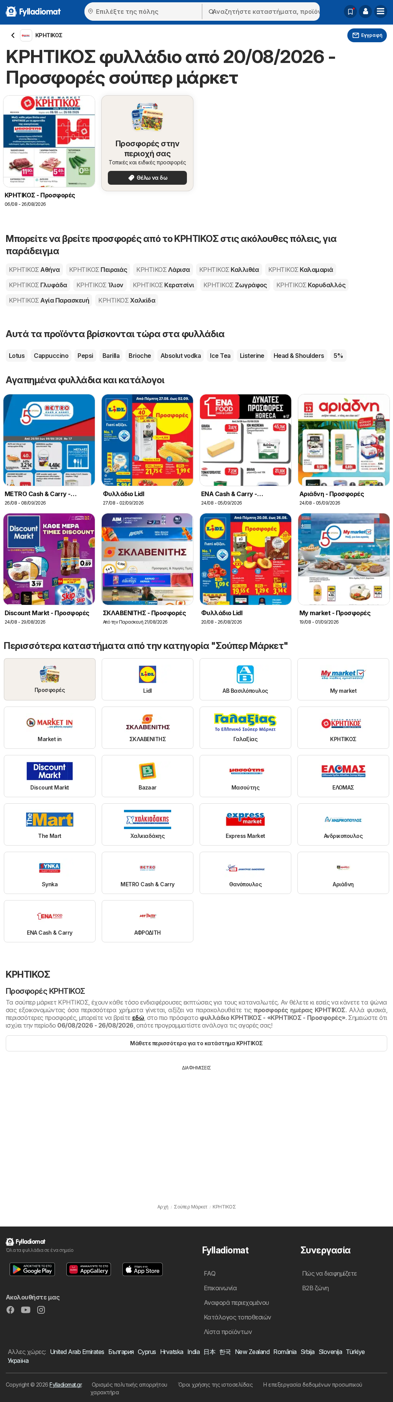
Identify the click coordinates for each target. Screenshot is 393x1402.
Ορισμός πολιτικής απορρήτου (129, 1384)
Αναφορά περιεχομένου (236, 1302)
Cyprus (147, 1352)
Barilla (110, 355)
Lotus (17, 355)
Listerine (252, 355)
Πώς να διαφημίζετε (329, 1273)
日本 (209, 1352)
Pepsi (85, 355)
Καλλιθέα (229, 269)
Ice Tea (220, 355)
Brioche (140, 355)
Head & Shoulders (299, 355)
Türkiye (355, 1352)
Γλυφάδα (38, 285)
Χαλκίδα (126, 300)
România (284, 1352)
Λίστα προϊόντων (228, 1332)
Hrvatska (171, 1352)
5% (338, 355)
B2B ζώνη (315, 1288)
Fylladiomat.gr (65, 1384)
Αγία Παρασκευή (49, 300)
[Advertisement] (196, 1129)
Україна (18, 1360)
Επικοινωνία (220, 1288)
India (193, 1352)
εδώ (138, 1017)
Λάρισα (163, 269)
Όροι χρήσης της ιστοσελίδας (215, 1384)
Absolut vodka (180, 355)
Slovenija (330, 1352)
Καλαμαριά (300, 269)
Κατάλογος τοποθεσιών (237, 1317)
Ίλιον (100, 285)
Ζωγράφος (235, 285)
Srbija (308, 1352)
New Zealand (252, 1352)
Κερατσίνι (163, 285)
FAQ (209, 1273)
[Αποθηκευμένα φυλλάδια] (350, 11)
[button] (365, 11)
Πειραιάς (98, 269)
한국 (225, 1352)
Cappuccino (51, 355)
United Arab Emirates (77, 1352)
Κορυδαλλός (310, 285)
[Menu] (380, 11)
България (121, 1352)
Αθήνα (34, 269)
